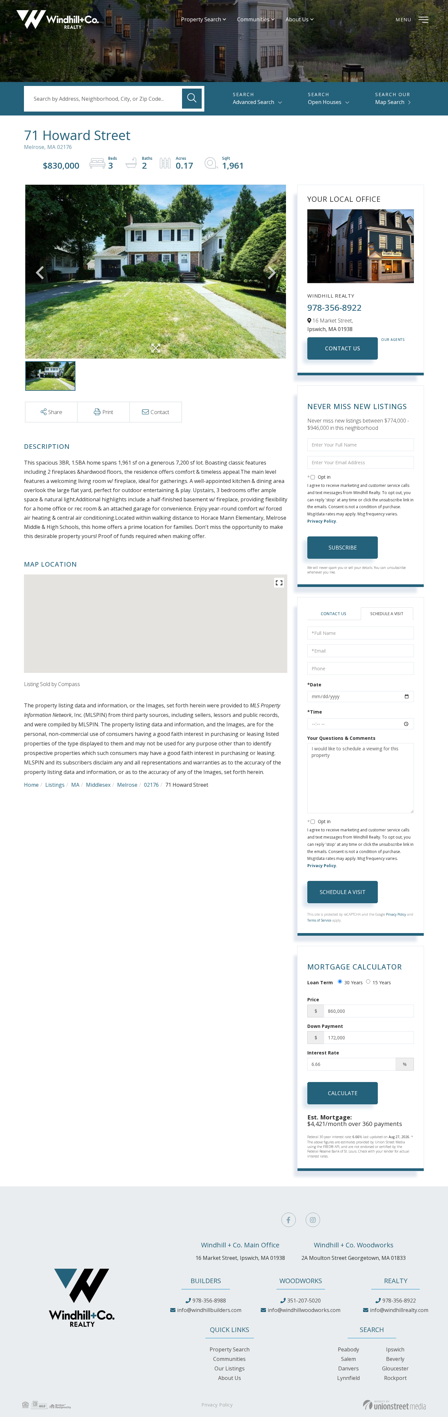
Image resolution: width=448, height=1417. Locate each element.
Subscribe (343, 547)
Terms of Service (319, 920)
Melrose (127, 784)
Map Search (389, 102)
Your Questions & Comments (341, 738)
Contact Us (342, 348)
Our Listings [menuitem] (229, 1368)
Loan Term (320, 982)
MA (75, 784)
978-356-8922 (334, 307)
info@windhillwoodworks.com (304, 1310)
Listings (55, 784)
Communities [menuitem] (253, 19)
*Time (314, 712)
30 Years (353, 982)
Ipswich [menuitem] (395, 1349)
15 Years (382, 982)
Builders (206, 1280)
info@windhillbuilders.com (209, 1310)
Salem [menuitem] (348, 1359)
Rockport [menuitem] (395, 1378)
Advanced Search (253, 102)
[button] (192, 99)
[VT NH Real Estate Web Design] (394, 1405)
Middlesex (98, 784)
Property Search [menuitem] (201, 19)
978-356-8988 (209, 1300)
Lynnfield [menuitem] (348, 1378)
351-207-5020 (304, 1300)
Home (31, 784)
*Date (314, 684)
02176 (151, 784)
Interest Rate (323, 1053)
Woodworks (300, 1280)
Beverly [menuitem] (395, 1359)
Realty (395, 1280)
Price (313, 999)
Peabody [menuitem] (348, 1349)
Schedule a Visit (386, 613)
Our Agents (393, 339)
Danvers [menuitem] (348, 1368)
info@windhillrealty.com (399, 1310)
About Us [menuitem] (297, 19)
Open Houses (324, 102)
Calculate (342, 1093)
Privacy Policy (321, 521)
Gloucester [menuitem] (395, 1368)
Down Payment (325, 1026)
